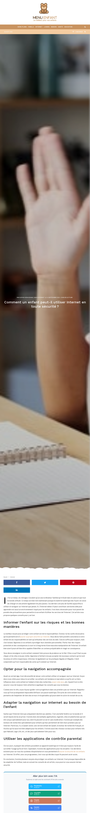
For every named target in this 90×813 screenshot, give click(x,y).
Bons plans (22, 27)
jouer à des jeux (58, 682)
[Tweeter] (45, 582)
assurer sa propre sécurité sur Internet (35, 637)
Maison (53, 27)
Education (68, 27)
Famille (31, 27)
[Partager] (17, 582)
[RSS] (85, 32)
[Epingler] (73, 582)
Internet (39, 27)
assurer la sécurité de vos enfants (72, 751)
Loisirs (46, 27)
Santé (60, 27)
